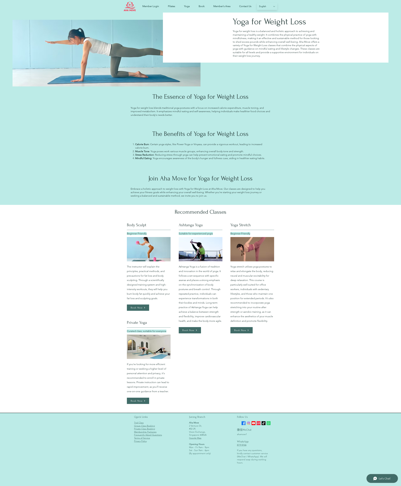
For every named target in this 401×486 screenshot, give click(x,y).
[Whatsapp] (269, 423)
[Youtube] (253, 423)
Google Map (195, 438)
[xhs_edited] (258, 423)
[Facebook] (243, 423)
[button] (201, 6)
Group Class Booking (144, 425)
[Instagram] (248, 423)
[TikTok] (264, 423)
